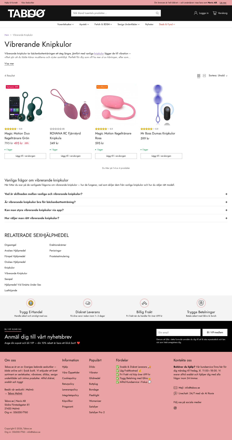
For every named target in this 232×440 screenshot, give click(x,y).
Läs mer (223, 2)
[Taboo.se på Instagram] (175, 408)
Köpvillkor (67, 401)
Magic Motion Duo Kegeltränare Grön (17, 135)
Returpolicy (68, 384)
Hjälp (65, 367)
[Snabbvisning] (42, 88)
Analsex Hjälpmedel (15, 250)
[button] (116, 194)
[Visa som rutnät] (199, 76)
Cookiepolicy (69, 378)
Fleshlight (94, 395)
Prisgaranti (67, 406)
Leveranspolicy (70, 389)
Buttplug (93, 384)
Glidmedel (94, 378)
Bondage (94, 389)
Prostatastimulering (59, 256)
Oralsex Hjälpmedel (15, 262)
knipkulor (99, 53)
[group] (13, 129)
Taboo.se (27, 428)
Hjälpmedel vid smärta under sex (23, 284)
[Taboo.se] (27, 13)
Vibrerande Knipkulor (16, 273)
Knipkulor (10, 267)
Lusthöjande (11, 290)
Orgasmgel (10, 245)
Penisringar (55, 250)
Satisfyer (93, 406)
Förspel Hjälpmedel (15, 256)
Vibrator (93, 372)
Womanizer (95, 401)
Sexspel (9, 279)
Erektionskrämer (58, 245)
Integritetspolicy (70, 395)
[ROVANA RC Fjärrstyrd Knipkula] (70, 104)
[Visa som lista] (204, 76)
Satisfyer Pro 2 (97, 412)
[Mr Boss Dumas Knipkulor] (161, 104)
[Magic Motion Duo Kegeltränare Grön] (25, 104)
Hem (7, 34)
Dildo (92, 367)
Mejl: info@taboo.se (189, 387)
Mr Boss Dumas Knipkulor (158, 133)
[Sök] (157, 13)
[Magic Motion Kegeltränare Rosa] (116, 104)
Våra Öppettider (71, 372)
